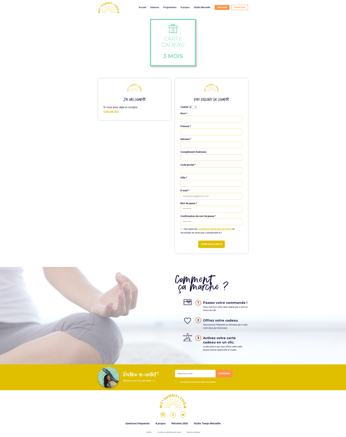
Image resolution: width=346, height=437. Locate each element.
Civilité (184, 107)
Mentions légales (193, 432)
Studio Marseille (202, 7)
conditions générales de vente (215, 229)
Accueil (142, 7)
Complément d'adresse (193, 151)
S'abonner (222, 7)
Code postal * (188, 164)
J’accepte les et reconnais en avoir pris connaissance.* (207, 231)
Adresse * (185, 139)
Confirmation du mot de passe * (198, 216)
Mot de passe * (188, 203)
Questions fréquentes (137, 423)
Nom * (183, 113)
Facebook (173, 415)
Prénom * (185, 126)
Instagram (163, 415)
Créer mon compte (211, 244)
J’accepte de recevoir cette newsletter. (197, 382)
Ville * (183, 177)
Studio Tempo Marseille (207, 423)
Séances (154, 7)
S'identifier (239, 7)
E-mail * (184, 190)
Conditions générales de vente (169, 432)
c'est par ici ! (111, 111)
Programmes (170, 7)
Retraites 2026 (180, 423)
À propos (185, 7)
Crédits (149, 432)
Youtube (183, 415)
